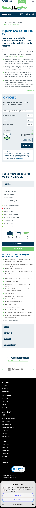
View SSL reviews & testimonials (18, 361)
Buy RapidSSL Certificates (8, 427)
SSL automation (16, 156)
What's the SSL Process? (8, 418)
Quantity (5, 120)
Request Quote (6, 436)
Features (7, 184)
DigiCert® (4, 408)
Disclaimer (4, 456)
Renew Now (26, 140)
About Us (5, 382)
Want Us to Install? (8, 124)
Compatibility (10, 345)
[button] (18, 469)
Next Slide (33, 369)
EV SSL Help (5, 430)
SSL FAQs (4, 433)
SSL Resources (6, 421)
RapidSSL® (5, 398)
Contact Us (5, 462)
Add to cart (26, 145)
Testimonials (5, 391)
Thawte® (4, 404)
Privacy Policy (5, 453)
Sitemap (4, 459)
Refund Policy (5, 450)
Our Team (4, 385)
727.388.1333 (7, 1)
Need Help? (6, 412)
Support (7, 339)
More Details (19, 158)
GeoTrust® (5, 401)
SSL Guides (5, 447)
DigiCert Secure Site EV (15, 56)
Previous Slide (2, 369)
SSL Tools (4, 415)
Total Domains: (7, 130)
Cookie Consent (6, 444)
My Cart (23, 1)
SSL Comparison (6, 424)
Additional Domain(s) (9, 115)
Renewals (8, 333)
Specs (6, 327)
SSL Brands (6, 396)
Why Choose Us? (6, 388)
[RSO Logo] (14, 8)
